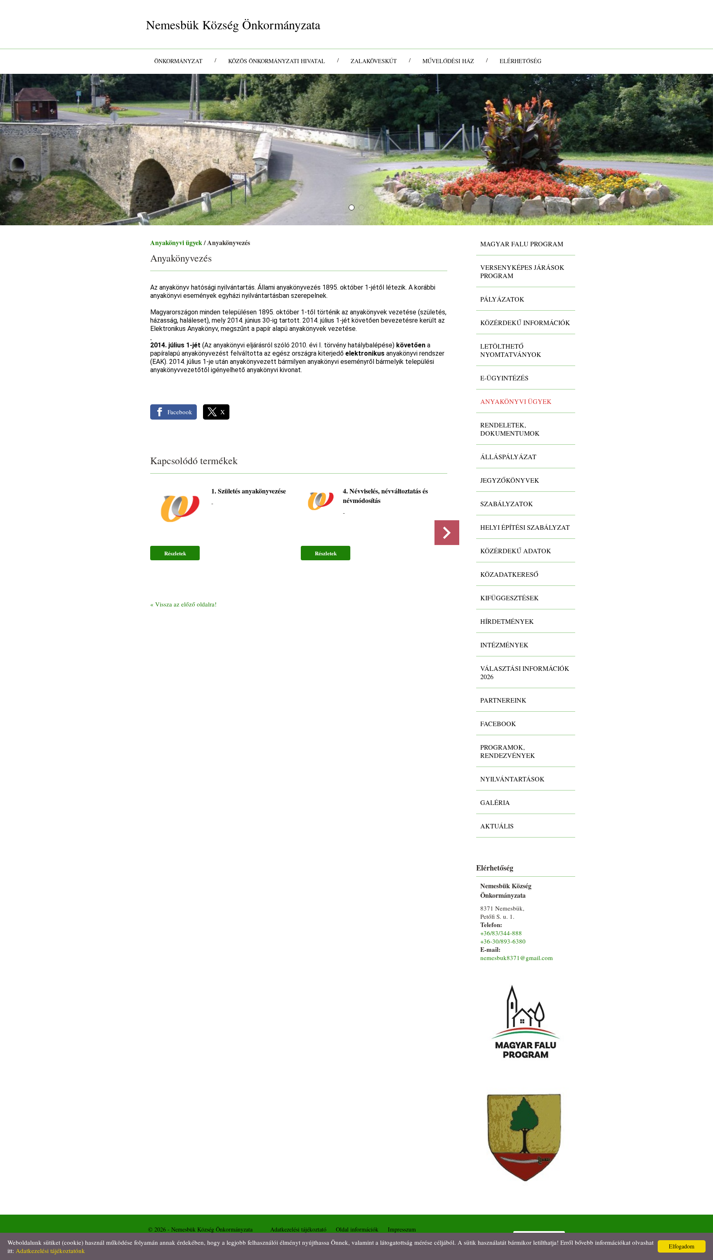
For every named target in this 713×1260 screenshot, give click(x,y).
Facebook (498, 723)
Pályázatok (502, 299)
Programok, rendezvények (507, 751)
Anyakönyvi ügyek (176, 242)
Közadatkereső (509, 574)
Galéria (495, 802)
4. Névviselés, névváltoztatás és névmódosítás (385, 495)
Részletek (175, 553)
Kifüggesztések (509, 597)
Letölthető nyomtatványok (510, 350)
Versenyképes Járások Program (522, 271)
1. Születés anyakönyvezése (248, 491)
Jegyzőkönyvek (509, 480)
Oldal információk (357, 1229)
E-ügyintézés (504, 377)
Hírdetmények (507, 621)
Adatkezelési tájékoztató (298, 1229)
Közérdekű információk (525, 322)
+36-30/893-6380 (503, 941)
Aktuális (497, 825)
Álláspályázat (508, 456)
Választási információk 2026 (524, 672)
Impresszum (402, 1229)
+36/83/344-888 (501, 933)
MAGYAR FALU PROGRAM (521, 243)
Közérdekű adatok (515, 550)
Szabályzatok (506, 503)
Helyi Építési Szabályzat (525, 527)
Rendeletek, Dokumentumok (510, 428)
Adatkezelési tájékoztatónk (50, 1250)
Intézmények (504, 644)
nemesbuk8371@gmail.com (516, 957)
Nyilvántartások (512, 778)
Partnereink (503, 700)
